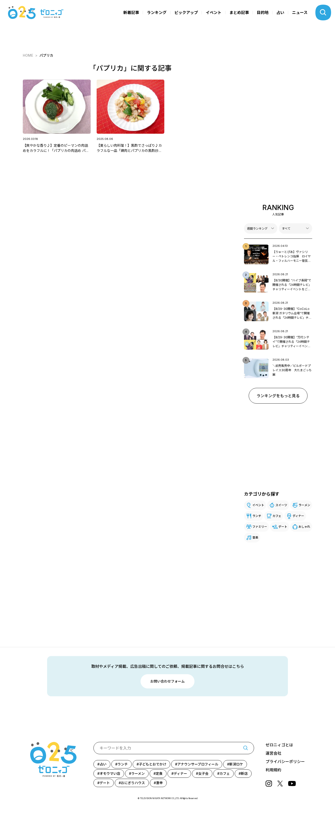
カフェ (276, 516)
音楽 (255, 537)
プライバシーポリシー (285, 761)
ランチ (256, 516)
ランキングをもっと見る (278, 395)
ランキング (157, 12)
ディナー (298, 516)
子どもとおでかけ (152, 764)
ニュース (300, 12)
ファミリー (259, 526)
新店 (244, 773)
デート (282, 526)
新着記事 (131, 12)
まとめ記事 (239, 12)
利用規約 (273, 769)
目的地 (263, 12)
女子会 (203, 773)
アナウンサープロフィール (197, 764)
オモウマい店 (110, 773)
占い (280, 12)
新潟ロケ (236, 764)
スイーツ (281, 505)
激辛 (159, 783)
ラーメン (304, 505)
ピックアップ (186, 12)
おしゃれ (304, 526)
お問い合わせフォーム (167, 681)
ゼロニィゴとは (279, 744)
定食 (159, 773)
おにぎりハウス (133, 783)
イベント (213, 12)
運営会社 (273, 753)
